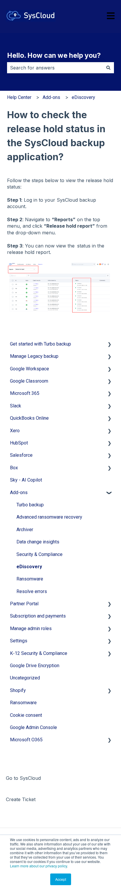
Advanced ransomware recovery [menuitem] (49, 517)
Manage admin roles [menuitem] (31, 628)
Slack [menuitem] (15, 406)
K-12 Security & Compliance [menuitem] (38, 653)
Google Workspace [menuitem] (29, 369)
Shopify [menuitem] (18, 690)
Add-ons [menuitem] (19, 492)
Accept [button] (60, 879)
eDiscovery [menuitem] (29, 566)
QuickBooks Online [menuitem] (29, 418)
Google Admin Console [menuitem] (33, 727)
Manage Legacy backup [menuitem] (34, 356)
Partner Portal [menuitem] (24, 603)
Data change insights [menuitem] (37, 542)
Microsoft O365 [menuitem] (26, 739)
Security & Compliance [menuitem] (39, 554)
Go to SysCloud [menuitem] (23, 778)
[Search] (108, 67)
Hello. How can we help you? (54, 55)
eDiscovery (83, 97)
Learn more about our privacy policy (38, 865)
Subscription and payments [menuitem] (38, 616)
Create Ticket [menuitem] (21, 799)
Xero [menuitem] (15, 430)
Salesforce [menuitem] (21, 455)
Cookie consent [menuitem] (26, 715)
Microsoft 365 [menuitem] (24, 393)
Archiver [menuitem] (24, 529)
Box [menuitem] (14, 467)
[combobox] (55, 67)
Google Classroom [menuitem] (29, 381)
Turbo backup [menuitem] (30, 505)
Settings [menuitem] (18, 641)
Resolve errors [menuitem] (31, 591)
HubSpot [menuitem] (19, 443)
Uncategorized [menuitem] (25, 678)
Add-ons (51, 97)
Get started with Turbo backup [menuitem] (40, 344)
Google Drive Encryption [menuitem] (34, 665)
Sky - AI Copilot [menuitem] (26, 480)
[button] (109, 345)
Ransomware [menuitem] (29, 579)
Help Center (19, 97)
